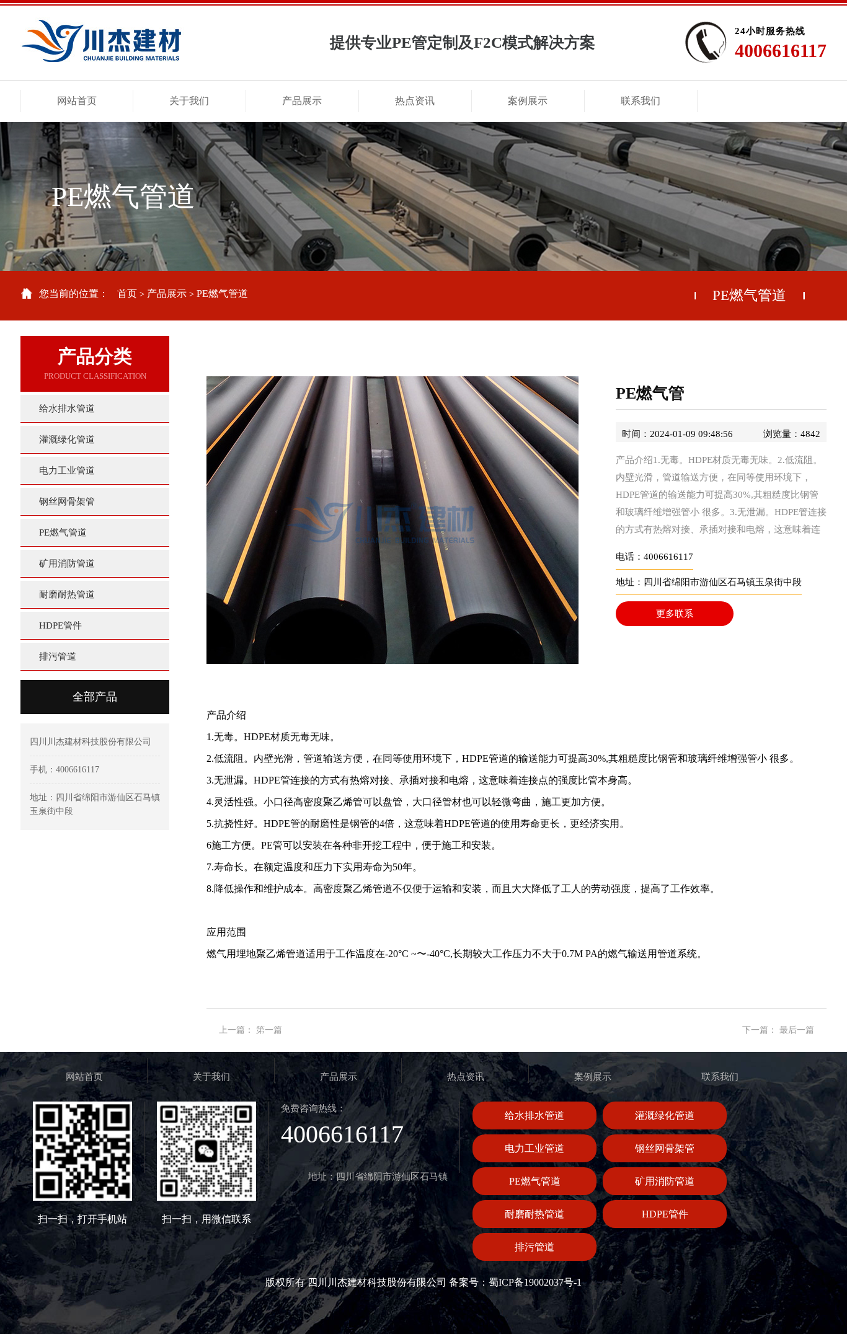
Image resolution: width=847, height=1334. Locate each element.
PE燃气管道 (222, 293)
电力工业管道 (534, 1148)
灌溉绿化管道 (664, 1115)
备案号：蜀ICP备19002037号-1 (515, 1282)
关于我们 (211, 1077)
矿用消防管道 (664, 1181)
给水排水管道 (534, 1115)
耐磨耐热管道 (534, 1214)
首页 (127, 293)
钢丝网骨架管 (664, 1148)
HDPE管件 (665, 1214)
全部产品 (95, 697)
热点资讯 (465, 1077)
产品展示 (167, 293)
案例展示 (592, 1077)
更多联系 (674, 614)
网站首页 (84, 1077)
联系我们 (719, 1077)
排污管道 (534, 1247)
